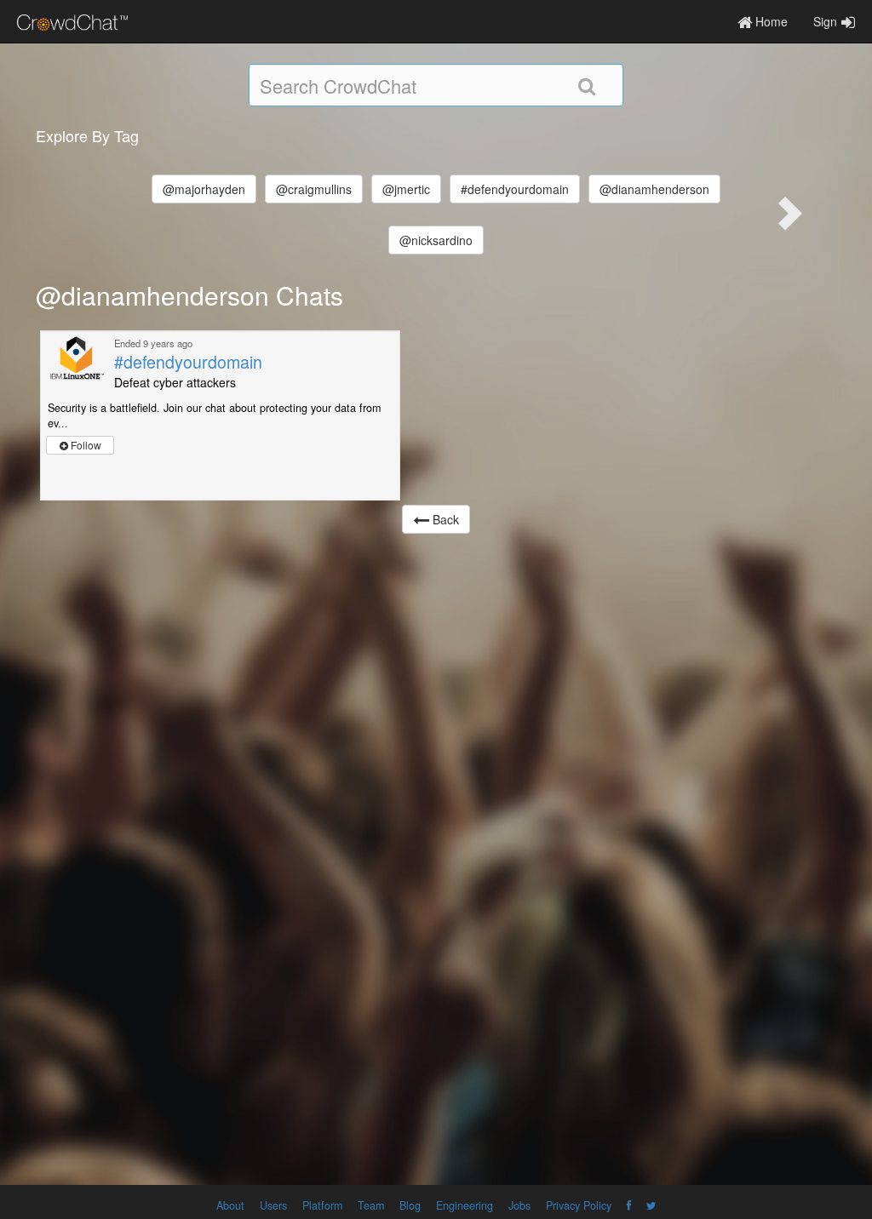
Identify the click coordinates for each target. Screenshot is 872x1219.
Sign (825, 21)
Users (273, 1205)
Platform (322, 1205)
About (230, 1205)
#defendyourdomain (515, 188)
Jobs (519, 1205)
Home (770, 21)
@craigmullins (314, 188)
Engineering (464, 1205)
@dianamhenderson (654, 188)
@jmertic (406, 188)
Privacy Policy (578, 1205)
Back (444, 519)
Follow (84, 445)
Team (371, 1205)
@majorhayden (204, 188)
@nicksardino (436, 240)
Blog (410, 1205)
